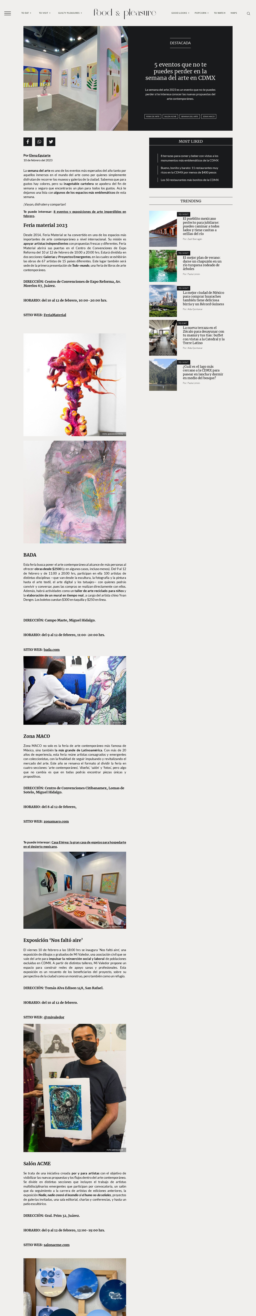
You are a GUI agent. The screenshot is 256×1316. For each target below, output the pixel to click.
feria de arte (152, 116)
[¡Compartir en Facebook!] (27, 141)
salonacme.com (57, 1245)
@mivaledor (54, 1017)
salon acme (170, 116)
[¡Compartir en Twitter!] (51, 141)
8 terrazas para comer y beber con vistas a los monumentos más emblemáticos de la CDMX (190, 158)
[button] (7, 13)
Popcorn (201, 13)
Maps (234, 13)
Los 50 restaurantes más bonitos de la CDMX (190, 180)
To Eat (25, 13)
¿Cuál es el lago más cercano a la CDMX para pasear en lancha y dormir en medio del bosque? (203, 372)
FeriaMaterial (55, 315)
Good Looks (179, 13)
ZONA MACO (209, 116)
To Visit (44, 13)
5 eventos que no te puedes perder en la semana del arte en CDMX (180, 71)
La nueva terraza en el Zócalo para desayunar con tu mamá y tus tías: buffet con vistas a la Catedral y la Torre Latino (204, 335)
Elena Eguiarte (40, 155)
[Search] (248, 13)
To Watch (219, 13)
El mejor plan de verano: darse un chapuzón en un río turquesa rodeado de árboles (202, 263)
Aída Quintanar (195, 309)
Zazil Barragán (195, 239)
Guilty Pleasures (69, 13)
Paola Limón (194, 274)
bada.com (52, 649)
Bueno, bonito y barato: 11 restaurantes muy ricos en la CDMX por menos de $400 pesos (189, 170)
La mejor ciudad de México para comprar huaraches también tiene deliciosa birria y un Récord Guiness (203, 298)
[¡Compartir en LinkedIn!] (39, 141)
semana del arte (189, 116)
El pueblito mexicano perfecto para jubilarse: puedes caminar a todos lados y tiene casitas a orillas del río (201, 226)
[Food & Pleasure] (125, 12)
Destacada (180, 43)
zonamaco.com (56, 821)
